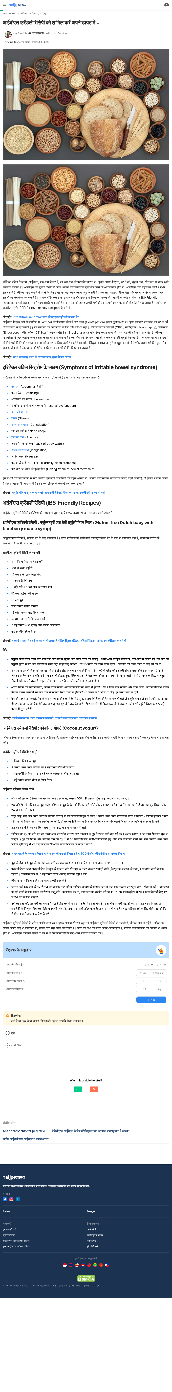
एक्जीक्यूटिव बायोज (95, 1235)
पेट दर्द (14, 386)
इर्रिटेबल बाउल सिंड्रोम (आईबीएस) (33, 13)
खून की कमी (17, 437)
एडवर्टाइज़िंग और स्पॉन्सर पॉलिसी (16, 1246)
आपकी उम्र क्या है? (14, 972)
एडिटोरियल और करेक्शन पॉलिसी (16, 1240)
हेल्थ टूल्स (91, 1211)
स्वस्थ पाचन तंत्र (9, 13)
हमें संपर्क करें (92, 1246)
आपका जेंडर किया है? (14, 964)
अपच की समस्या (20, 450)
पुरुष (151, 964)
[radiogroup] (155, 964)
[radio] (147, 964)
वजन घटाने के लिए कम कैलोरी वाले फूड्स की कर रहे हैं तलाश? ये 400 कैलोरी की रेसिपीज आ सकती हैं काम (68, 853)
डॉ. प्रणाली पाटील (36, 33)
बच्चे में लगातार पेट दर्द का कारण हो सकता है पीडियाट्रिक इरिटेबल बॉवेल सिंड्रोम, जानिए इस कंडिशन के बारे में (69, 640)
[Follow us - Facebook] (5, 1199)
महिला (164, 964)
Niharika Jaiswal (13, 42)
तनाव (14, 418)
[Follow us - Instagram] (11, 1199)
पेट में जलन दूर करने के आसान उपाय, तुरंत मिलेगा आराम (41, 357)
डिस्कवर (6, 1211)
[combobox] (160, 981)
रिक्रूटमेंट (91, 1240)
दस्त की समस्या (19, 412)
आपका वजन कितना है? (15, 988)
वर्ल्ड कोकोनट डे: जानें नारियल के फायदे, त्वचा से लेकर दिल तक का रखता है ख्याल (54, 718)
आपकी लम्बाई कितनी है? (15, 980)
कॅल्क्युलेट (151, 999)
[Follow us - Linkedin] (18, 1199)
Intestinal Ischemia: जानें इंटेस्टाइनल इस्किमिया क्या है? (46, 317)
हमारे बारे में (91, 1229)
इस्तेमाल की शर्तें (9, 1229)
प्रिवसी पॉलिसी (9, 1235)
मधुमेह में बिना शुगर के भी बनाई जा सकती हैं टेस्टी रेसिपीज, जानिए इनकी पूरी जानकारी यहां (58, 492)
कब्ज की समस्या (20, 424)
